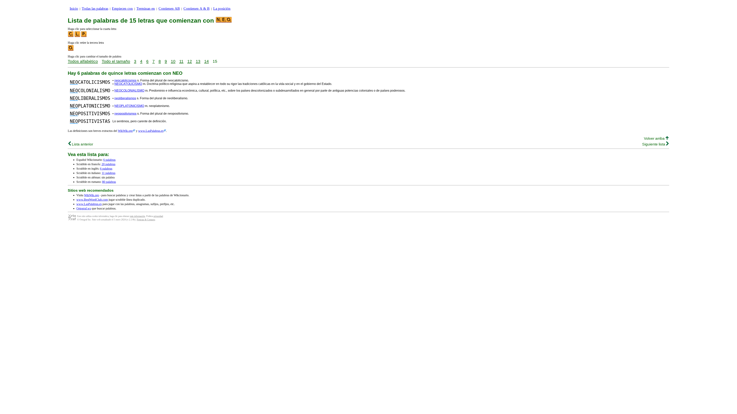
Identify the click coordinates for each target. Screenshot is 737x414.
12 (189, 61)
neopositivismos (125, 113)
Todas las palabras (95, 9)
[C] (71, 36)
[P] (84, 36)
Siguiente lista (654, 144)
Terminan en (145, 9)
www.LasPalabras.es (151, 130)
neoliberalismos (125, 98)
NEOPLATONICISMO (129, 106)
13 (198, 61)
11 (181, 61)
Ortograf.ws (83, 208)
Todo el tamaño (116, 61)
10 (173, 61)
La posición (222, 9)
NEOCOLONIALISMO (129, 90)
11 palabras (108, 173)
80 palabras (109, 181)
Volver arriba (655, 138)
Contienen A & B (196, 9)
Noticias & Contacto (146, 219)
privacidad (158, 216)
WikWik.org (125, 130)
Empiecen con (122, 9)
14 (206, 61)
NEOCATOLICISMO (128, 83)
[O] (71, 50)
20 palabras (108, 164)
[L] (77, 36)
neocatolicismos (125, 80)
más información (137, 216)
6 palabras (109, 159)
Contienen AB (169, 9)
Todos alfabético (83, 61)
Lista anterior (82, 144)
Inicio (74, 9)
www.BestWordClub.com (92, 199)
